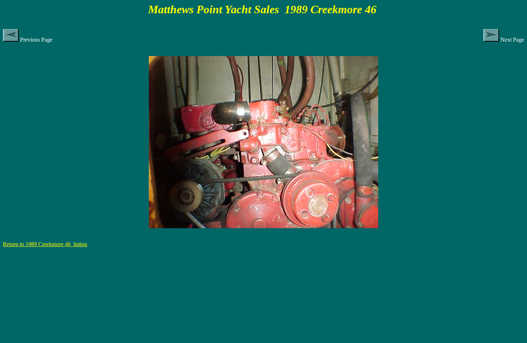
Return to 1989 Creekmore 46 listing (45, 244)
